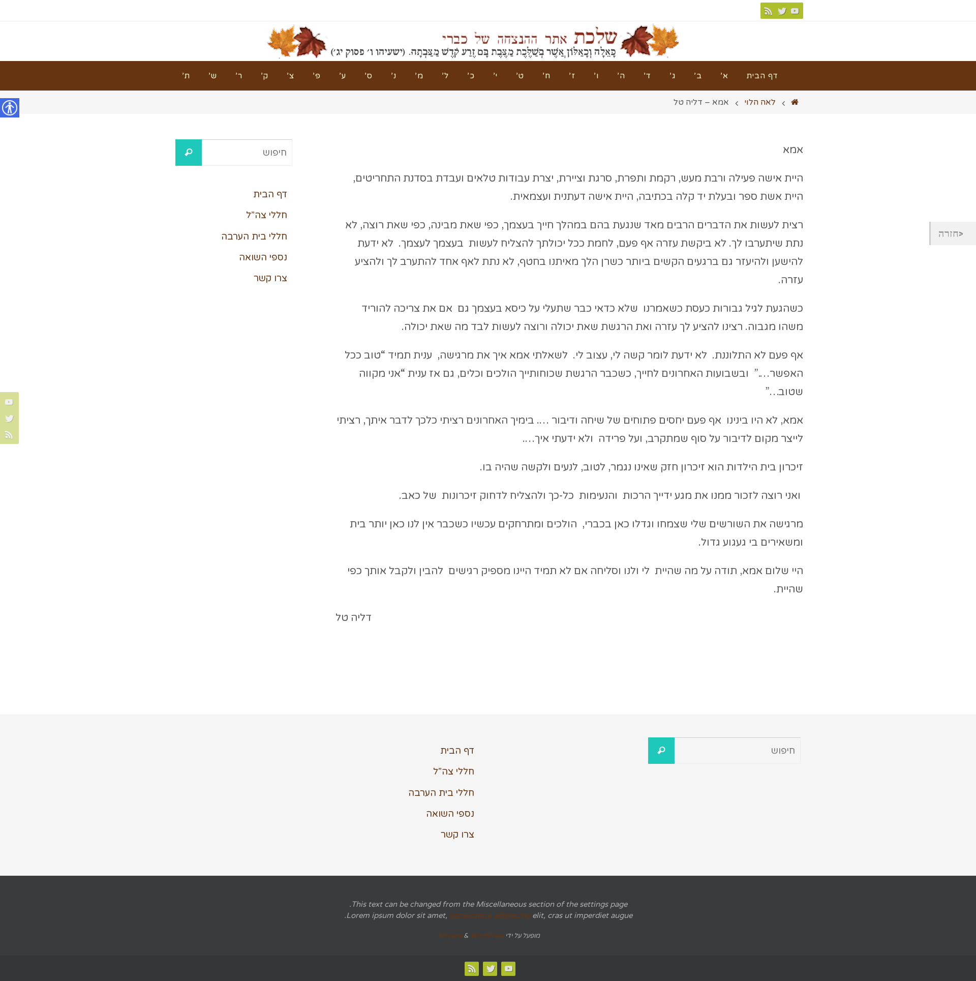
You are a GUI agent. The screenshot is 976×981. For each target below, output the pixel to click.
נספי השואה (263, 257)
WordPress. (470, 936)
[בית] (795, 102)
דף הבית (270, 194)
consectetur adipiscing (489, 915)
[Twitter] (782, 11)
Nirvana (450, 936)
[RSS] (768, 11)
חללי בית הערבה (254, 236)
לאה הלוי (760, 102)
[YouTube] (795, 11)
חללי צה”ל (266, 215)
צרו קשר (270, 278)
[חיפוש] (188, 152)
